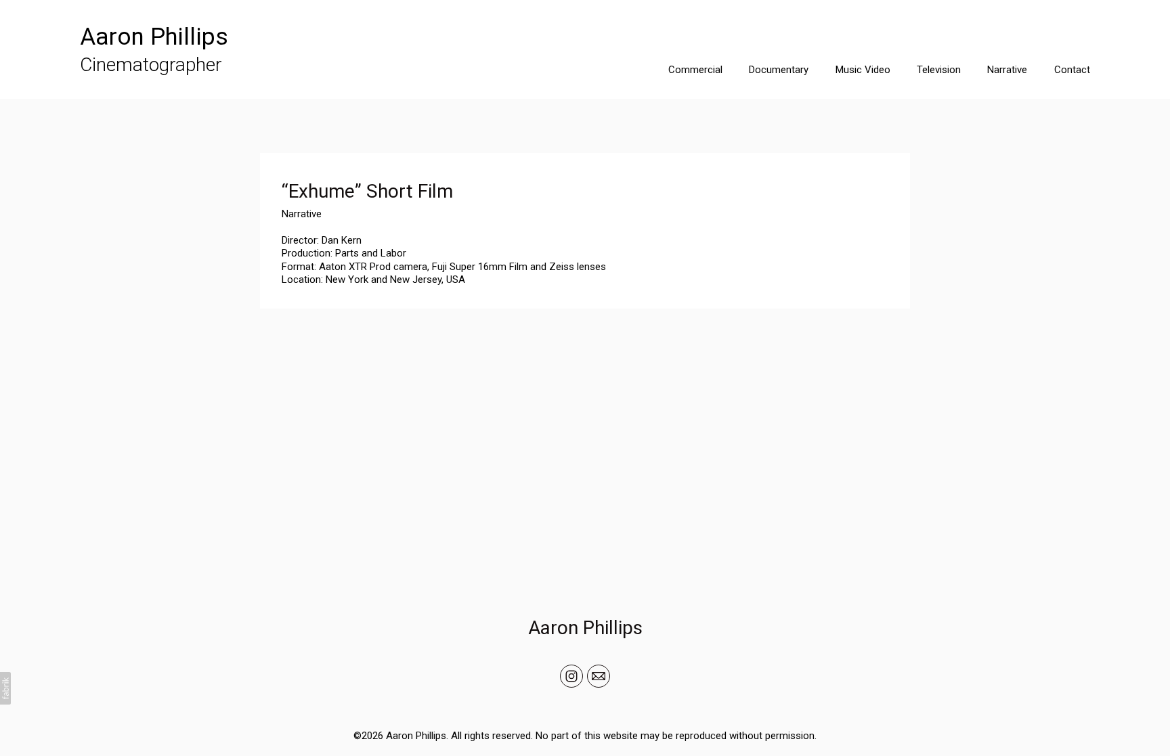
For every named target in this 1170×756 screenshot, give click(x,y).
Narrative (1007, 70)
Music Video (863, 70)
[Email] (598, 676)
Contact (1072, 70)
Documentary (778, 70)
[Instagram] (571, 676)
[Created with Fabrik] (5, 688)
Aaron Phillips (585, 628)
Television (939, 70)
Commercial (695, 70)
